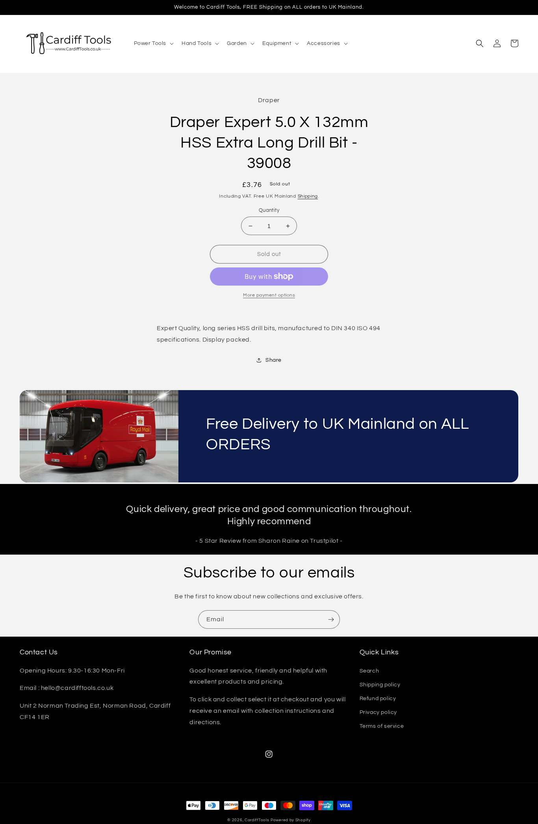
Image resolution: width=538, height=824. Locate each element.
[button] (153, 43)
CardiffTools (257, 820)
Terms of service (382, 726)
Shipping (308, 196)
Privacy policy (378, 712)
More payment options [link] (269, 295)
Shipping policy (380, 685)
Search (369, 671)
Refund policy (378, 698)
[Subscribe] (330, 619)
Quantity (269, 210)
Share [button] (273, 360)
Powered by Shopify (291, 820)
